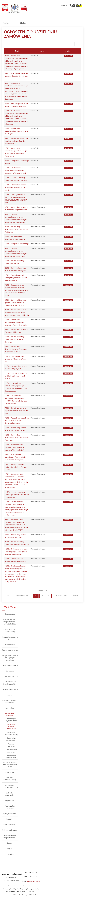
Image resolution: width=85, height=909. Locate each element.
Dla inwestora (9, 708)
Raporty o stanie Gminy (10, 650)
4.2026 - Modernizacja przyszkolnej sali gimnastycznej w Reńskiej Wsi (16, 131)
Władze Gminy (9, 676)
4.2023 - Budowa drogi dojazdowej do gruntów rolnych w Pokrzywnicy (16, 437)
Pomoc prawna (10, 645)
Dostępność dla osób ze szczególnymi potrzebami (10, 658)
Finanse (9, 695)
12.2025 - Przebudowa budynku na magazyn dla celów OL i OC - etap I (16, 187)
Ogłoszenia (10, 671)
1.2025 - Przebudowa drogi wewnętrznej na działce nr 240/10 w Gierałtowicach (17, 277)
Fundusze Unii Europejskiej (10, 807)
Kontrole (9, 819)
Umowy (9, 843)
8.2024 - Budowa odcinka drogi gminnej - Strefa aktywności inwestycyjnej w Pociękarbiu (15, 302)
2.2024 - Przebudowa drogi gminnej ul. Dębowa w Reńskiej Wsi (15, 359)
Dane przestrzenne (9, 665)
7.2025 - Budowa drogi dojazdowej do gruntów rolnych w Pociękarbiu (16, 229)
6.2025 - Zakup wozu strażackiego (17, 244)
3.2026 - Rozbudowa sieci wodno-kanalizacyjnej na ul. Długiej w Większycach (16, 141)
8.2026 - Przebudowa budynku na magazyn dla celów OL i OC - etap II (16, 76)
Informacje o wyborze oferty (11, 720)
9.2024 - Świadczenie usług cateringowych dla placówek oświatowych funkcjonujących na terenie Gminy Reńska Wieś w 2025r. (16, 290)
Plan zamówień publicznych (11, 751)
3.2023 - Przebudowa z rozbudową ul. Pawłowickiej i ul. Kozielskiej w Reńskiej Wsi (16, 457)
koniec (75, 595)
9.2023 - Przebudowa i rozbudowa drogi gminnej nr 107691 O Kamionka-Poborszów (17, 420)
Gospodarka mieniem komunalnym (9, 701)
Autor (42, 51)
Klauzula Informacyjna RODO (10, 638)
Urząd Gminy (9, 772)
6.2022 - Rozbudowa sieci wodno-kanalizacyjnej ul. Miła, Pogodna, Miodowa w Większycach (16, 551)
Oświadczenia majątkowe (9, 786)
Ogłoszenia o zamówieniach (11, 739)
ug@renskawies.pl (33, 881)
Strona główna (10, 614)
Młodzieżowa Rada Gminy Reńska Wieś (9, 683)
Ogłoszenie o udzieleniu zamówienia (11, 726)
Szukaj (23, 23)
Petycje (9, 848)
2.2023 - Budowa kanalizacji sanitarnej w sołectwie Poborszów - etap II (17, 467)
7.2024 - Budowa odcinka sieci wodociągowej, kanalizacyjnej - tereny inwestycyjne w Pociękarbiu (17, 312)
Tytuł (17, 51)
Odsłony (68, 51)
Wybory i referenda (9, 814)
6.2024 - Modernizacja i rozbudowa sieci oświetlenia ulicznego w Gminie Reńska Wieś (16, 322)
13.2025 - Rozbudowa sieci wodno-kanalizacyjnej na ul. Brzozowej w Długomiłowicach (15, 170)
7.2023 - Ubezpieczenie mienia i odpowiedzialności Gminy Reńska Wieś (16, 410)
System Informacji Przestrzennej (10, 630)
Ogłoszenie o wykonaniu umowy (11, 733)
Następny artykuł (61, 595)
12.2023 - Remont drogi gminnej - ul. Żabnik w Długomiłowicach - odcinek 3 (16, 376)
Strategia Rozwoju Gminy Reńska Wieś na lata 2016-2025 (9, 622)
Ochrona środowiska (9, 830)
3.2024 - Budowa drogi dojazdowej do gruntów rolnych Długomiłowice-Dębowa (16, 349)
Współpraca (9, 800)
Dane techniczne (9, 824)
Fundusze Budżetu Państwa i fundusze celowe (10, 764)
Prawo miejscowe (9, 689)
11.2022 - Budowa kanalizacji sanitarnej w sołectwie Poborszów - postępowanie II (17, 494)
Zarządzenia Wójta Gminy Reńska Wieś (9, 837)
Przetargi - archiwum (11, 745)
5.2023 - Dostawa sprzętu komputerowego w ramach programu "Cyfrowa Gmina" (14, 447)
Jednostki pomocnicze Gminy (9, 779)
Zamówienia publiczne (9, 715)
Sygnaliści (10, 854)
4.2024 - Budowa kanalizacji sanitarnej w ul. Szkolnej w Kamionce (14, 339)
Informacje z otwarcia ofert (11, 757)
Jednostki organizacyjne (9, 794)
